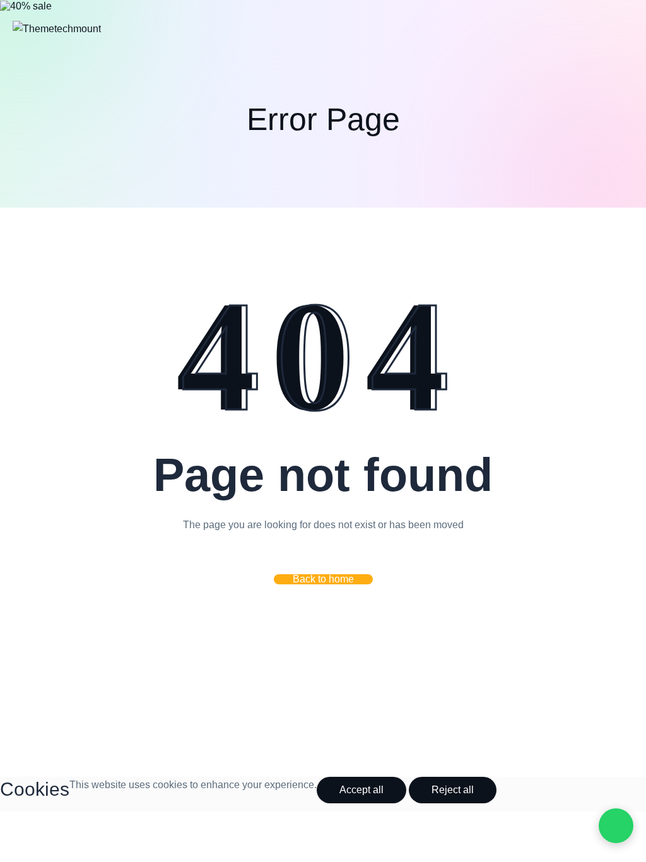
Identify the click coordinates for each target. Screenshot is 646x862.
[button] (323, 579)
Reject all (453, 789)
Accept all (361, 789)
